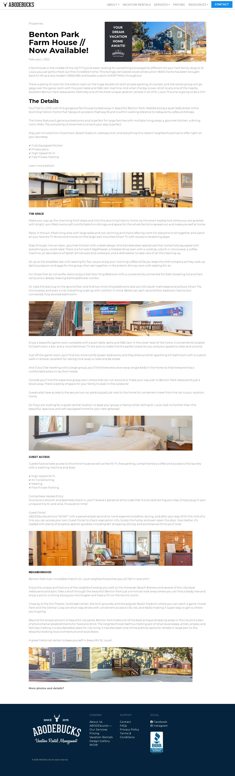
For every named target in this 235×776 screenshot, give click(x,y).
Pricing (179, 4)
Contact (222, 4)
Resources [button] (197, 4)
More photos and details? (46, 688)
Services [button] (161, 4)
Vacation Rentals (137, 4)
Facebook (160, 721)
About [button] (112, 4)
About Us (96, 721)
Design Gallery (100, 741)
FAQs (123, 725)
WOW (94, 744)
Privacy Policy (129, 729)
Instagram (160, 725)
